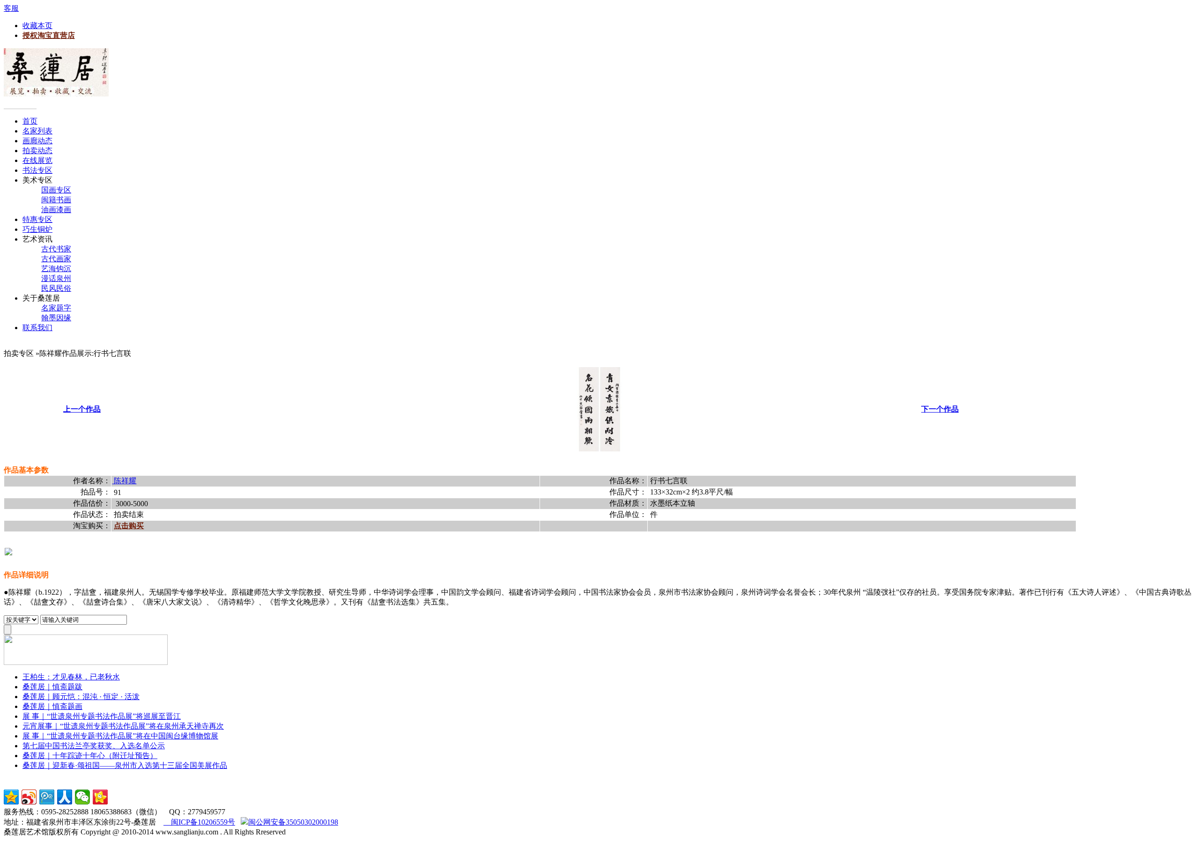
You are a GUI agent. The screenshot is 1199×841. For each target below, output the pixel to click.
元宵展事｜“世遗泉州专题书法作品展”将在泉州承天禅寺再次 (123, 726)
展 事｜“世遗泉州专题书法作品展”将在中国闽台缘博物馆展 (120, 736)
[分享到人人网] (64, 796)
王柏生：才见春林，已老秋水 (71, 677)
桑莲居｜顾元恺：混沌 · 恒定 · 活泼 (81, 697)
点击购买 (129, 526)
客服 (11, 8)
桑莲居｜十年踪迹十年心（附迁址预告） (89, 756)
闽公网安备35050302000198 (293, 822)
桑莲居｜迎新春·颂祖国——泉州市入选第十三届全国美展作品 (124, 765)
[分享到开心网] (100, 796)
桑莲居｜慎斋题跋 (52, 687)
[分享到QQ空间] (11, 796)
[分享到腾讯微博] (46, 796)
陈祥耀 (124, 481)
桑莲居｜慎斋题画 (52, 706)
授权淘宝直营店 (48, 35)
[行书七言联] (599, 449)
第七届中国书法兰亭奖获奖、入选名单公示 (93, 746)
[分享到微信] (82, 796)
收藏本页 (37, 26)
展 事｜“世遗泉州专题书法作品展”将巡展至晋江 (101, 716)
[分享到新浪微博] (29, 796)
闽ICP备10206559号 (199, 822)
